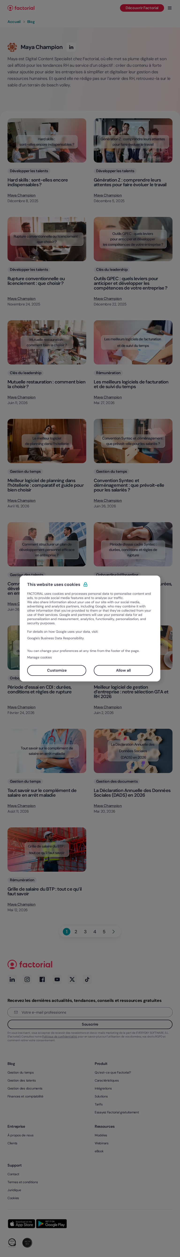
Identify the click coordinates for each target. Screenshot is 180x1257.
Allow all (123, 670)
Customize (57, 670)
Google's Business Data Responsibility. (55, 638)
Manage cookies (39, 657)
